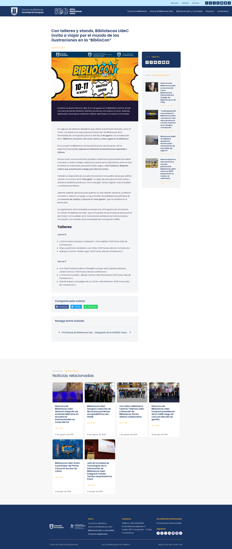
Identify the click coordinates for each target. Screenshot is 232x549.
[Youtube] (221, 3)
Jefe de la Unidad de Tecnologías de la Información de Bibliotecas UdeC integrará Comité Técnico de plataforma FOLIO (99, 471)
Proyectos (210, 11)
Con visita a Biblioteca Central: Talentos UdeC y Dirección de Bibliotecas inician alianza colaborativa (131, 411)
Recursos (174, 3)
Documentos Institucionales (169, 523)
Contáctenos (222, 11)
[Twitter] (155, 62)
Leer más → (60, 428)
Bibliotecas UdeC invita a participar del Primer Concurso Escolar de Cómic (67, 467)
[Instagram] (210, 3)
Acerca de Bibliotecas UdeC (161, 11)
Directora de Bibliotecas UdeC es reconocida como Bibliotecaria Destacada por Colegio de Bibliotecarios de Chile (168, 92)
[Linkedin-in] (218, 3)
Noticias (185, 3)
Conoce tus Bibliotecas (137, 11)
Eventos (195, 3)
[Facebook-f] (206, 3)
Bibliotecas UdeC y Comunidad (189, 11)
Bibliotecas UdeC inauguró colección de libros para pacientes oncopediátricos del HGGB (99, 411)
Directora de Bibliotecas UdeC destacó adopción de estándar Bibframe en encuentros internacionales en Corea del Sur (67, 414)
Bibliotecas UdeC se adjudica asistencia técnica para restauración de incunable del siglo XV (168, 143)
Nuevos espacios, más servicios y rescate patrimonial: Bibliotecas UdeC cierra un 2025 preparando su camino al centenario (168, 169)
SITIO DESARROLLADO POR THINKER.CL (116, 544)
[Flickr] (225, 3)
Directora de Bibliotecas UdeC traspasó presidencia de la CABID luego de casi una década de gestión (163, 413)
